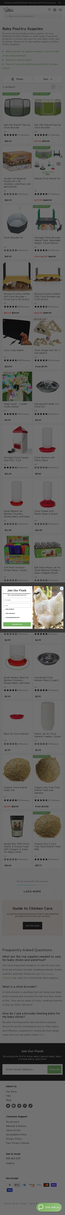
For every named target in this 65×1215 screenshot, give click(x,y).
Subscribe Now (17, 624)
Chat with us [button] (52, 1207)
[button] (49, 1207)
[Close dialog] (61, 588)
